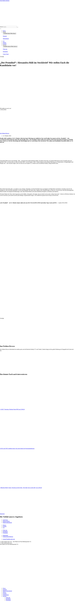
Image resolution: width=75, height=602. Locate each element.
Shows (4, 592)
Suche (1, 26)
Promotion (8, 600)
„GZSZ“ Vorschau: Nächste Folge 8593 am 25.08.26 (12, 409)
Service (4, 596)
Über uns (8, 597)
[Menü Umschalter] (0, 28)
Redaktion (8, 598)
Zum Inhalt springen (4, 0)
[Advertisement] (11, 151)
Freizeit (4, 593)
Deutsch (5, 589)
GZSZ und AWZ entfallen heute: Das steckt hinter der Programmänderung (17, 448)
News (4, 588)
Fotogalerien (6, 594)
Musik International (7, 591)
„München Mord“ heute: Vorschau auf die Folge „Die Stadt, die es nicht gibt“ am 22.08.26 (21, 487)
